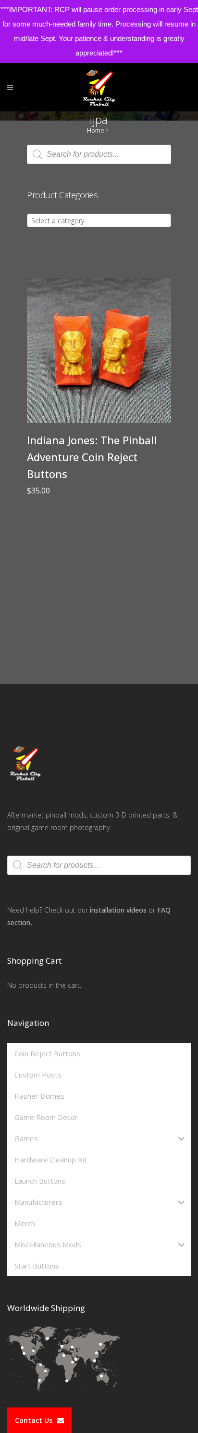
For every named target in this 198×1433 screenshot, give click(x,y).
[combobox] (99, 220)
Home (95, 130)
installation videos (118, 909)
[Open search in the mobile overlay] (99, 154)
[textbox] (99, 221)
